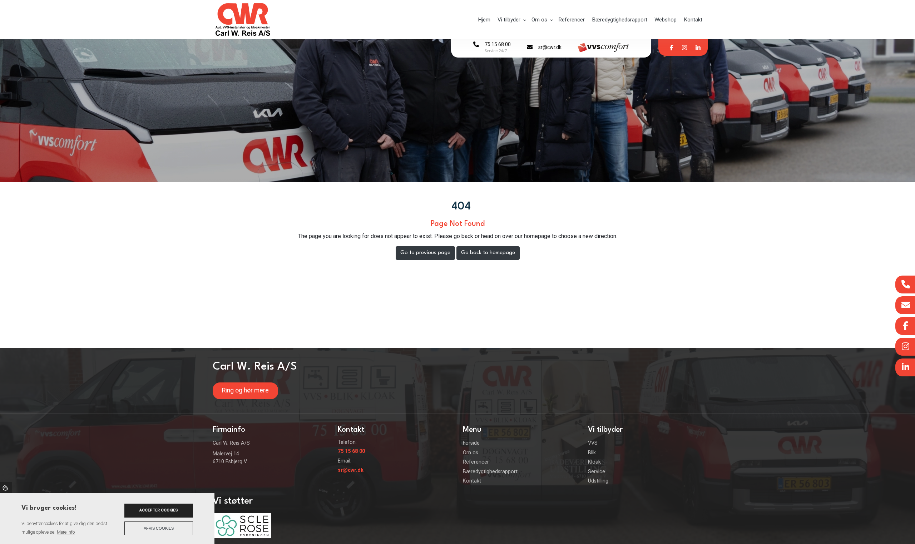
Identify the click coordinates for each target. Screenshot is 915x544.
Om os (470, 452)
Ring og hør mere (245, 390)
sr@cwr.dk (550, 47)
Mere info (66, 532)
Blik (592, 452)
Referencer (476, 462)
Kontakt (472, 481)
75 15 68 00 (498, 44)
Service (596, 471)
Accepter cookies (158, 510)
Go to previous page (425, 253)
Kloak (594, 462)
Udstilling (598, 481)
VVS (593, 443)
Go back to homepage (488, 253)
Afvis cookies (159, 528)
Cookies (6, 487)
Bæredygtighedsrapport (490, 471)
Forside (471, 443)
